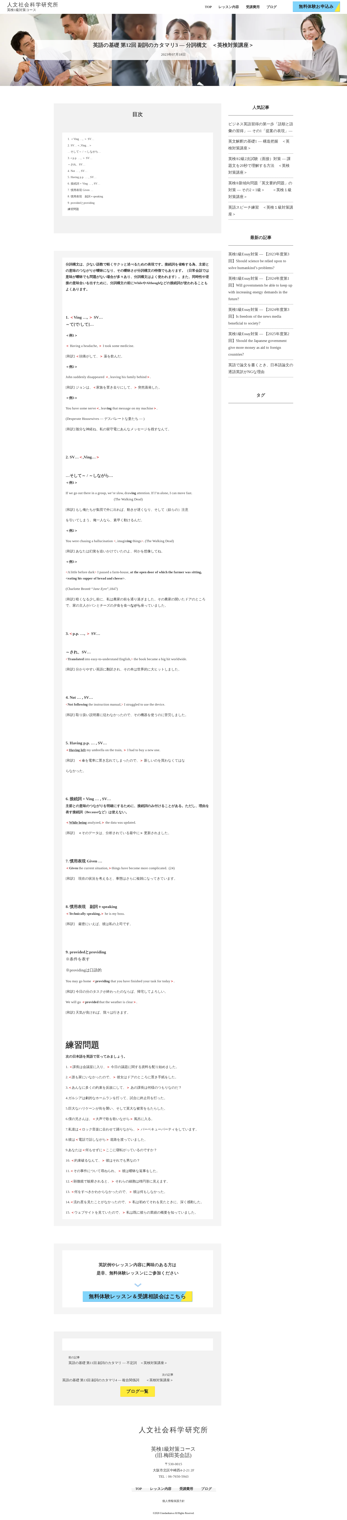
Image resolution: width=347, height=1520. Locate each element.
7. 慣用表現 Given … (80, 190)
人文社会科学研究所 (33, 5)
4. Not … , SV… (77, 170)
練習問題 (73, 209)
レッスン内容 (228, 7)
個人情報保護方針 (173, 1501)
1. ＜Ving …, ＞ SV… (81, 139)
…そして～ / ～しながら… (84, 151)
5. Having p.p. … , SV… (82, 177)
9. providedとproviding (81, 202)
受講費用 (253, 7)
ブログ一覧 (137, 1391)
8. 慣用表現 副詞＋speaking (85, 196)
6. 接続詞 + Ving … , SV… (84, 183)
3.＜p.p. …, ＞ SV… (80, 158)
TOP (208, 7)
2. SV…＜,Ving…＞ (80, 145)
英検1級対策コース (21, 10)
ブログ (271, 7)
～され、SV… (76, 164)
